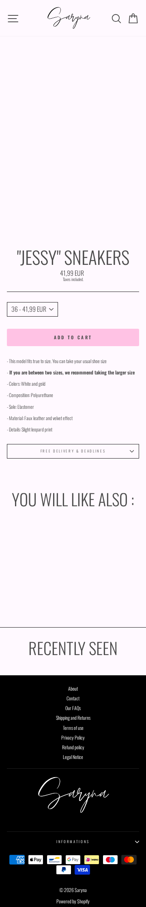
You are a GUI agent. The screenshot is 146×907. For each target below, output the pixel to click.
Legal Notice (73, 756)
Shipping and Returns (73, 717)
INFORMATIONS (73, 841)
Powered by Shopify (73, 901)
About (73, 688)
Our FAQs (73, 707)
